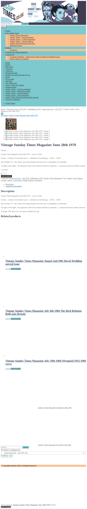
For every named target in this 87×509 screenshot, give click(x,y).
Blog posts (9, 67)
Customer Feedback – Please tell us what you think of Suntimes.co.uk (35, 57)
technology (38, 180)
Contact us (9, 54)
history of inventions (14, 180)
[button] (2, 113)
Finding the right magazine (16, 52)
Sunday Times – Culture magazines (22, 39)
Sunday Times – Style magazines (22, 37)
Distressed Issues (11, 73)
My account (9, 79)
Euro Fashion (78, 178)
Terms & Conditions (12, 99)
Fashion (4, 180)
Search (25, 24)
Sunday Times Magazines (19, 35)
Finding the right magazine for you (17, 75)
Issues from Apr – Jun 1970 (52, 109)
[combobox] (43, 453)
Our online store (12, 33)
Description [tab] (9, 184)
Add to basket (6, 176)
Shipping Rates (10, 87)
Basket (8, 48)
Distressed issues (16, 46)
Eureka (69, 178)
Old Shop (8, 81)
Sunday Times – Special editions (21, 41)
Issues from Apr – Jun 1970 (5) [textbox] (43, 453)
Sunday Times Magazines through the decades (22, 97)
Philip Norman (28, 180)
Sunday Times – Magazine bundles (17, 91)
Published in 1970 (34, 109)
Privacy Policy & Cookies (19, 59)
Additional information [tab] (13, 186)
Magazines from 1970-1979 (17, 109)
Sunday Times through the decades (22, 43)
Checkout (13, 50)
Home (7, 31)
